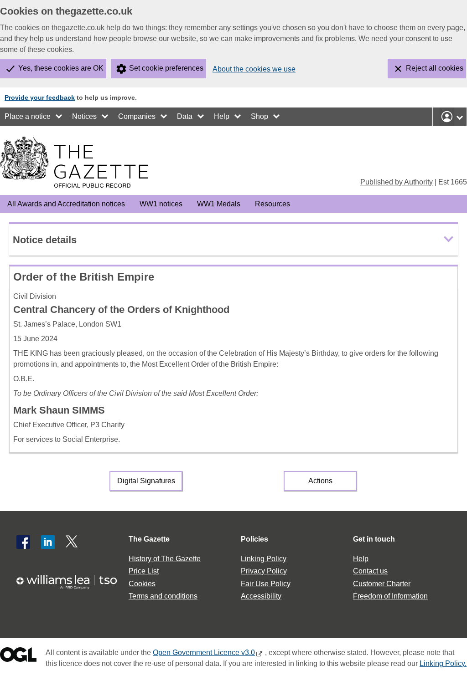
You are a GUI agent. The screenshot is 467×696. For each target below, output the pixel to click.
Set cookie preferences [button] (166, 68)
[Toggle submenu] (59, 116)
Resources (272, 204)
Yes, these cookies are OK (61, 68)
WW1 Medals (218, 204)
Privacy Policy (264, 571)
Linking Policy (263, 559)
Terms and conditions (163, 596)
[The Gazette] (74, 162)
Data (184, 116)
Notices (84, 116)
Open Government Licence (18, 656)
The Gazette (149, 539)
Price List (144, 571)
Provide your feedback (40, 97)
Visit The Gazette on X (72, 542)
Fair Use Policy (266, 584)
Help (221, 116)
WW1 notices (161, 204)
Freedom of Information (390, 596)
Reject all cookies (434, 68)
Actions (320, 481)
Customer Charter (381, 584)
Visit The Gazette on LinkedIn (48, 542)
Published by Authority (396, 182)
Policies (254, 539)
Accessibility (261, 596)
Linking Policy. (443, 663)
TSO (71, 582)
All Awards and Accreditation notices (66, 204)
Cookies (142, 584)
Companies (137, 116)
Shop (259, 116)
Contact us (370, 571)
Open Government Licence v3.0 (204, 652)
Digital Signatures (146, 481)
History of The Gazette (165, 559)
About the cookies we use (254, 69)
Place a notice (28, 116)
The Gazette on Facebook (23, 542)
